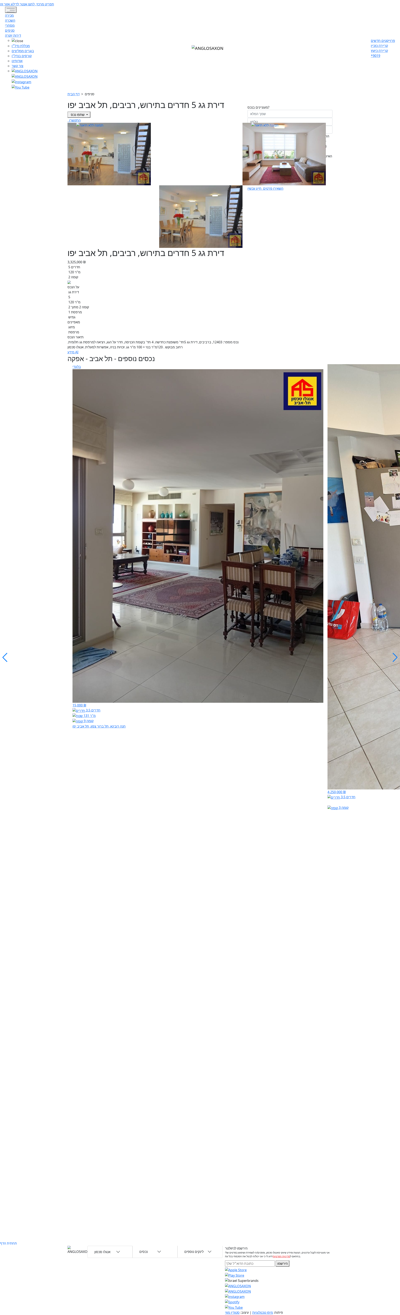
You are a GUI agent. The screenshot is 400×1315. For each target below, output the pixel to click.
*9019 (375, 55)
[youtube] (25, 76)
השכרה (10, 20)
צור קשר (17, 66)
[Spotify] (232, 1301)
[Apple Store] (236, 1269)
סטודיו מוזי (232, 1312)
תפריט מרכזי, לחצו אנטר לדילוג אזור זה (27, 4)
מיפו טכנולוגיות (262, 1312)
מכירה (9, 15)
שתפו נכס (77, 114)
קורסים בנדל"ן (22, 56)
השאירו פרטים (272, 188)
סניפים (10, 30)
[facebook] (21, 81)
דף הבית (74, 94)
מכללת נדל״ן (21, 46)
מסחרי (10, 25)
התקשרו (74, 120)
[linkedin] (20, 87)
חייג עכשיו (255, 188)
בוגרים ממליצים (23, 51)
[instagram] (238, 1285)
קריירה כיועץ (379, 50)
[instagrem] (25, 71)
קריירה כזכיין (379, 45)
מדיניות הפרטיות (281, 1256)
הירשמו (282, 1263)
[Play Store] (234, 1275)
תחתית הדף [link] (8, 1243)
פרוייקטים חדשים (383, 40)
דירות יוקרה (13, 35)
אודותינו (17, 61)
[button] (25, 40)
